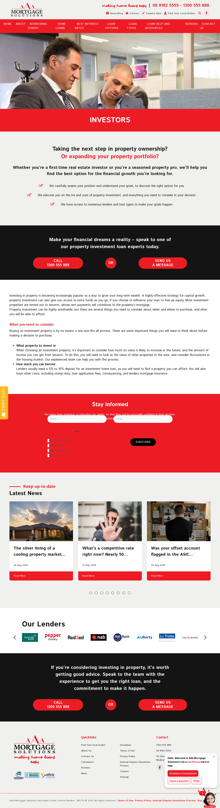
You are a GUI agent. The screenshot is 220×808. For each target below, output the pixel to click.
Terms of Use (127, 750)
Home (7, 24)
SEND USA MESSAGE (162, 263)
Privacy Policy (127, 756)
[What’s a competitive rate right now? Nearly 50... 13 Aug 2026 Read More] (110, 521)
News (84, 773)
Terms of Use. (125, 800)
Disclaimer (125, 745)
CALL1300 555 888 (58, 263)
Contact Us (87, 756)
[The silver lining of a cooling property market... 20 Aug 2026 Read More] (41, 521)
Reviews (191, 24)
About (21, 24)
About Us (86, 750)
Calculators (87, 762)
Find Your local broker (93, 745)
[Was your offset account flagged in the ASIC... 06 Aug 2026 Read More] (179, 521)
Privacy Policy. (143, 800)
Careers (124, 771)
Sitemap (124, 777)
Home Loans (61, 26)
